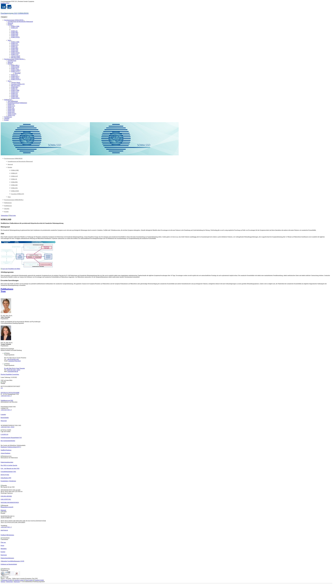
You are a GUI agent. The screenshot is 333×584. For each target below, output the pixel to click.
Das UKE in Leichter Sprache (9, 465)
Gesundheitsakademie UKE (8, 471)
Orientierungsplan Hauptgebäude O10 (11, 437)
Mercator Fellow (15, 57)
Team (9, 40)
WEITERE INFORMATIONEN (10, 502)
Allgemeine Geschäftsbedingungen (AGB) (12, 561)
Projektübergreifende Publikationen (17, 103)
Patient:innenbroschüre (7, 462)
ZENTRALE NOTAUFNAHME (10, 392)
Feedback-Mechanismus (7, 535)
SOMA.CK (14, 31)
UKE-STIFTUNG (6, 499)
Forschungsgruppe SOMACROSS (13, 20)
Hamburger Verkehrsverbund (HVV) (11, 447)
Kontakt (6, 120)
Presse (2, 545)
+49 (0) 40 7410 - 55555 (7, 427)
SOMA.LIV (14, 28)
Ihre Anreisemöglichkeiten (8, 440)
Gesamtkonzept (12, 60)
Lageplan (3, 414)
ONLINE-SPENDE (6, 496)
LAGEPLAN (4, 434)
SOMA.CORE (15, 26)
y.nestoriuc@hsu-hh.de (14, 361)
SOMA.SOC (14, 35)
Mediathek (4, 548)
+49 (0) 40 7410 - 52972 (13, 370)
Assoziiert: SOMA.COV (18, 84)
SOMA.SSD (14, 34)
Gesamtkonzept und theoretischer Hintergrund (20, 21)
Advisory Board (15, 56)
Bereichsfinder (5, 417)
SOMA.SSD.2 (15, 78)
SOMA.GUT (14, 45)
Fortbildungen (8, 117)
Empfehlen (9, 374)
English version (5, 3)
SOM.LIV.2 (14, 74)
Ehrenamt (3, 510)
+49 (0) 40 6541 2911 (13, 359)
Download (17, 73)
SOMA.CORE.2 (15, 70)
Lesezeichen (15, 374)
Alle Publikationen (13, 101)
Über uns (3, 542)
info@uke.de (4, 530)
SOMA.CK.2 (15, 68)
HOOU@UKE (5, 474)
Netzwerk (10, 23)
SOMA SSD (14, 96)
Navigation (4, 17)
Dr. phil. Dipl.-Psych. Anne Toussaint (14, 368)
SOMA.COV (15, 54)
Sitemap (3, 581)
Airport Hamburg (5, 453)
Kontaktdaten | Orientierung (8, 481)
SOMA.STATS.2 (16, 79)
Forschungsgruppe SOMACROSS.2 (14, 59)
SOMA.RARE (15, 67)
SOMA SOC (14, 95)
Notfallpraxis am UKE (7, 400)
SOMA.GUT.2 (15, 71)
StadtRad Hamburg (6, 450)
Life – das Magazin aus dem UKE (10, 468)
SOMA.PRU (14, 32)
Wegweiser (4, 420)
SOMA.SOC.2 (15, 76)
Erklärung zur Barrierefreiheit (9, 564)
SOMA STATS (15, 98)
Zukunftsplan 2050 (6, 478)
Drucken (3, 374)
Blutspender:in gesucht (7, 507)
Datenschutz (9, 581)
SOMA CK (14, 88)
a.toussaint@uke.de (12, 371)
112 (2, 388)
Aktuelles (6, 118)
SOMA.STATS (15, 37)
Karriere (3, 552)
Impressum (4, 555)
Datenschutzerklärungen (7, 558)
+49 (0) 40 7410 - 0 (6, 395)
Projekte (10, 24)
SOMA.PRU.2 (15, 65)
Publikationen (8, 99)
